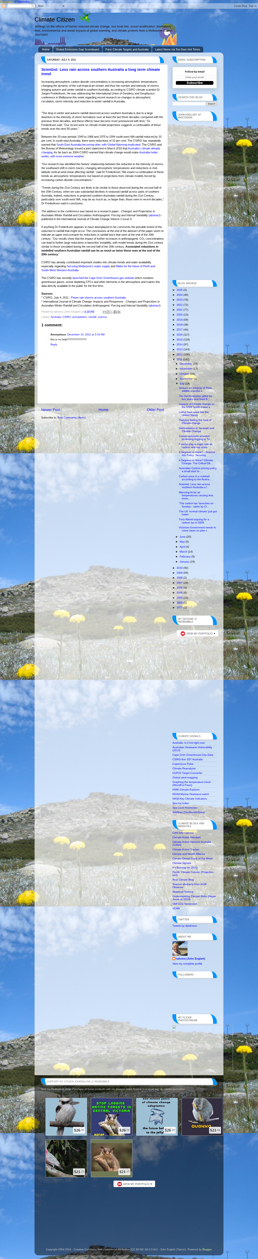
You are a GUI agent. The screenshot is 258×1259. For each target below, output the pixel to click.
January (185, 561)
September (187, 378)
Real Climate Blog (183, 879)
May (182, 541)
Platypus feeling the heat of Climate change (195, 422)
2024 (180, 294)
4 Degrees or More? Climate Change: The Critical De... (196, 462)
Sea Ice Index (180, 803)
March (184, 551)
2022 (180, 304)
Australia (56, 317)
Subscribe (195, 83)
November (186, 368)
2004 (180, 597)
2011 (180, 359)
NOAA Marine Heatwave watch (190, 794)
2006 (180, 587)
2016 (180, 334)
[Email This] (104, 312)
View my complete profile (187, 963)
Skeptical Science (182, 891)
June (183, 536)
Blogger (207, 1249)
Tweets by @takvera (184, 925)
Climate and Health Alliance (188, 854)
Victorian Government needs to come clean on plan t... (197, 529)
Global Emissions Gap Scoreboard (77, 49)
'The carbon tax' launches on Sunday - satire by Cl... (196, 505)
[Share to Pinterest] (119, 312)
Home (45, 49)
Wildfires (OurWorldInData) (188, 812)
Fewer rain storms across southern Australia (98, 297)
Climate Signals (181, 863)
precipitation (79, 317)
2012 (180, 354)
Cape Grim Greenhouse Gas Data (192, 754)
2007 (180, 582)
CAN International (183, 832)
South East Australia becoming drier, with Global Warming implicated (98, 144)
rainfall (92, 317)
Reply (53, 344)
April (183, 546)
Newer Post (50, 410)
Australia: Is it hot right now (188, 742)
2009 (180, 572)
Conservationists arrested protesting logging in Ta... (195, 438)
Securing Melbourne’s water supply (88, 266)
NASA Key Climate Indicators (189, 798)
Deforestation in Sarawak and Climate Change (196, 430)
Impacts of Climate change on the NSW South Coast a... (197, 405)
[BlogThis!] (108, 312)
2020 (180, 314)
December (186, 363)
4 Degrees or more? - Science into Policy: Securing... (197, 454)
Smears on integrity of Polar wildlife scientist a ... (195, 389)
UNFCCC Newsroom (184, 903)
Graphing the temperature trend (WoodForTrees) (191, 784)
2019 (180, 319)
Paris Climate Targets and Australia (126, 49)
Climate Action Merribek (186, 837)
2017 (180, 329)
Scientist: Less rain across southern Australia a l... (194, 486)
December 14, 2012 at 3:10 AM (86, 334)
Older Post (155, 410)
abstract (155, 215)
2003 (180, 602)
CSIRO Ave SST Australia (187, 759)
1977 (180, 607)
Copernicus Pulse (182, 764)
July (182, 383)
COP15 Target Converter (187, 773)
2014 (180, 344)
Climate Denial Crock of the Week (192, 858)
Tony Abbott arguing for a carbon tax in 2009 (194, 521)
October (185, 373)
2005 (180, 592)
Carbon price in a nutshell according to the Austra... (195, 478)
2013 (180, 349)
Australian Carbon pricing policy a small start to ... (198, 470)
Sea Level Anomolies (184, 807)
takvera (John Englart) (190, 958)
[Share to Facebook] (115, 312)
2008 (180, 577)
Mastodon (6, 1)
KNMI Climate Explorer (186, 789)
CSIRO (67, 317)
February (185, 556)
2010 (180, 568)
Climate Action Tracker (185, 849)
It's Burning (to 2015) (185, 867)
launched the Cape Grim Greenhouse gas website (103, 277)
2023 (180, 299)
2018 (180, 324)
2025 (180, 290)
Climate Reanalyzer (184, 768)
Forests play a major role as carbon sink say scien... (195, 446)
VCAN (176, 908)
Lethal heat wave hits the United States (194, 414)
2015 (180, 339)
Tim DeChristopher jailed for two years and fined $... (195, 398)
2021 (180, 309)
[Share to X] (112, 312)
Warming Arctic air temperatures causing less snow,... (196, 495)
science (102, 317)
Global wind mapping (185, 777)
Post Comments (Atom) (72, 417)
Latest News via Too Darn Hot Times (177, 49)
